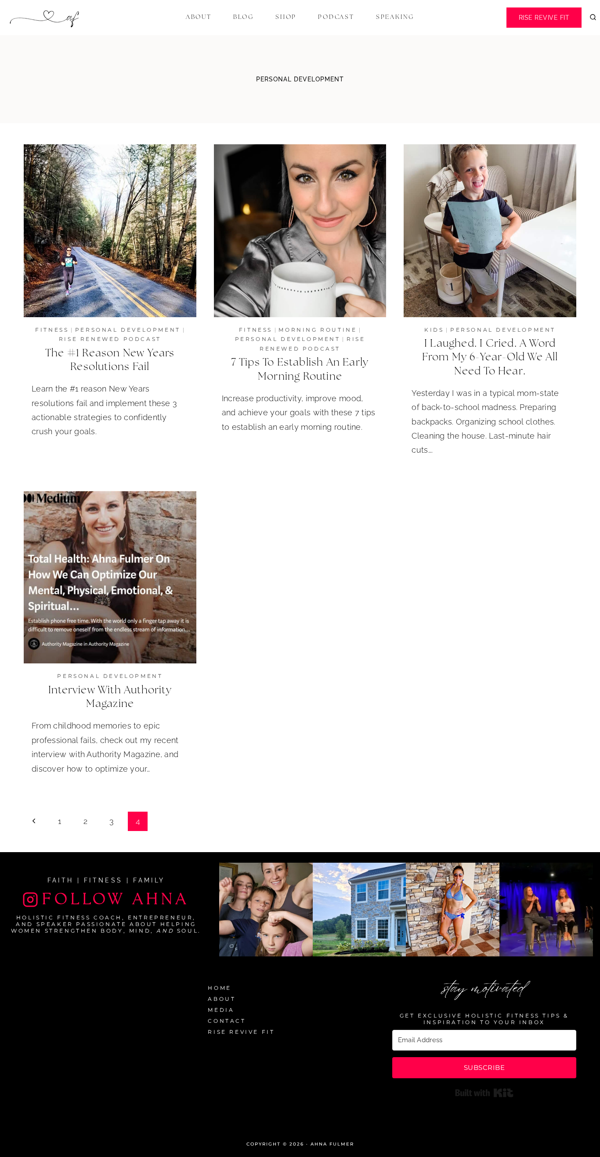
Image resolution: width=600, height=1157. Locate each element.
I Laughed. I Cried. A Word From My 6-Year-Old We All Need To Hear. (490, 357)
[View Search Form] (593, 18)
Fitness (52, 329)
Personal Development (128, 329)
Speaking (395, 17)
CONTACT (227, 1021)
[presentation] (110, 230)
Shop (285, 17)
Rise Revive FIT (544, 17)
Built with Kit (484, 1093)
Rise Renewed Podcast (110, 339)
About (199, 17)
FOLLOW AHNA (115, 899)
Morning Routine (317, 329)
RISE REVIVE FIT (241, 1032)
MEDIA (221, 1010)
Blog (243, 17)
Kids (434, 329)
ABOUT (221, 999)
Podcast (336, 17)
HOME (219, 988)
